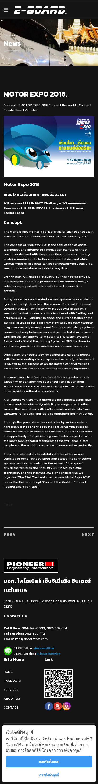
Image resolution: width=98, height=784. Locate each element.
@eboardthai (44, 648)
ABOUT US (12, 698)
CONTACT (11, 707)
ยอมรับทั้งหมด (49, 762)
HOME (8, 671)
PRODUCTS (12, 680)
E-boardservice (48, 653)
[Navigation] (6, 9)
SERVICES (11, 689)
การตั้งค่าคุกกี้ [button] (49, 775)
